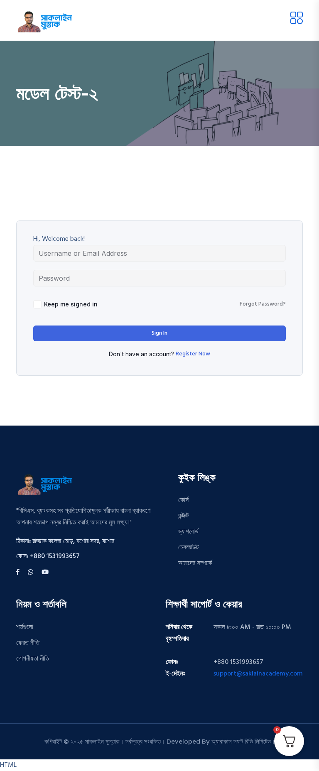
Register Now (193, 354)
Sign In (159, 333)
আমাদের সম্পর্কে (195, 563)
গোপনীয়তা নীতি (32, 659)
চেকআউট (188, 547)
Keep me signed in (71, 304)
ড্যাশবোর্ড (188, 531)
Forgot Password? (263, 304)
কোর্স (183, 500)
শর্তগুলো (24, 627)
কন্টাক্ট (183, 516)
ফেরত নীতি (27, 643)
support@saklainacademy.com (258, 673)
